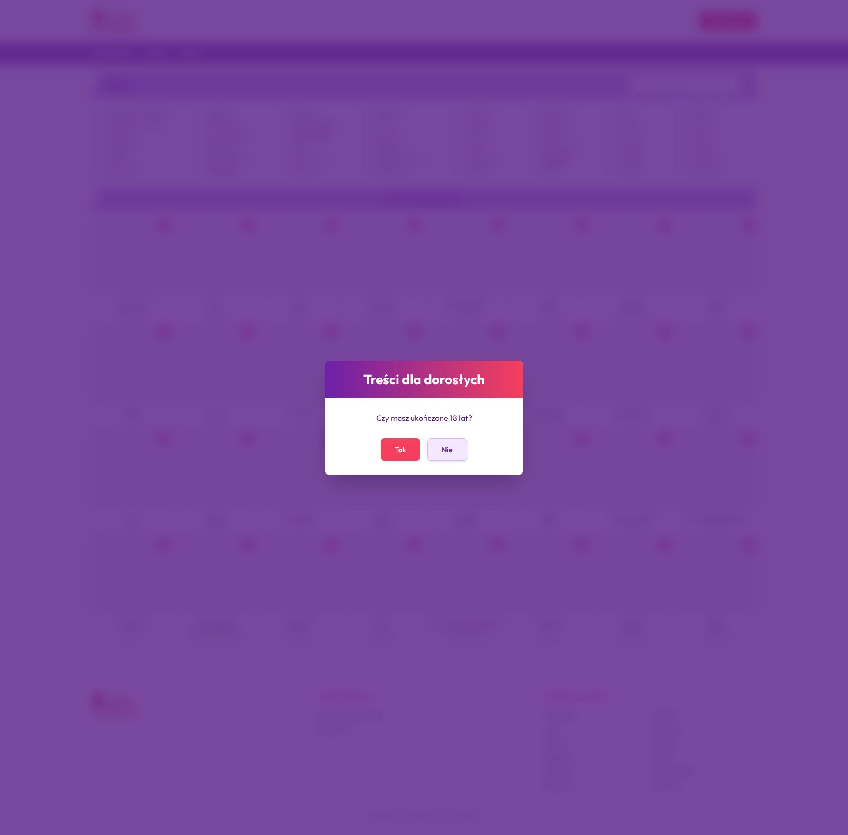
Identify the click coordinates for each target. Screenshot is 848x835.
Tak (400, 449)
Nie (447, 449)
